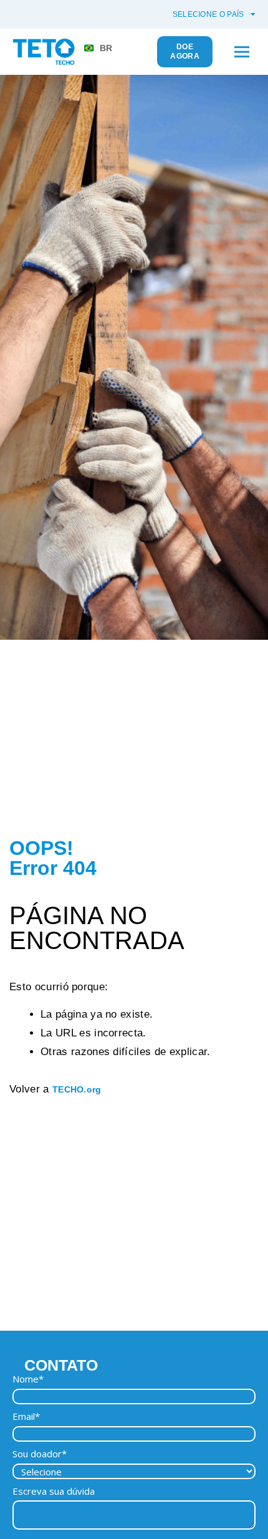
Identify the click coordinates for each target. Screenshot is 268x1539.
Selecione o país (208, 14)
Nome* (28, 1379)
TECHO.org (77, 1089)
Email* (26, 1416)
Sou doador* (39, 1454)
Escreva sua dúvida (53, 1491)
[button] (241, 52)
